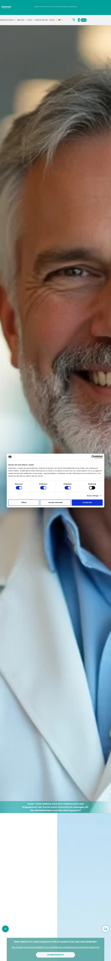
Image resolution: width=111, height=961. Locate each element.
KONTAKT (52, 20)
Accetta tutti (87, 502)
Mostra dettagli (93, 496)
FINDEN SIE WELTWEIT (41, 20)
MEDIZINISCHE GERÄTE (7, 20)
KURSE (30, 20)
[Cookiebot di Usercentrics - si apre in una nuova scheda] (93, 457)
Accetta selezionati (55, 502)
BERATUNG (20, 20)
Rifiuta (23, 502)
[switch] (43, 487)
